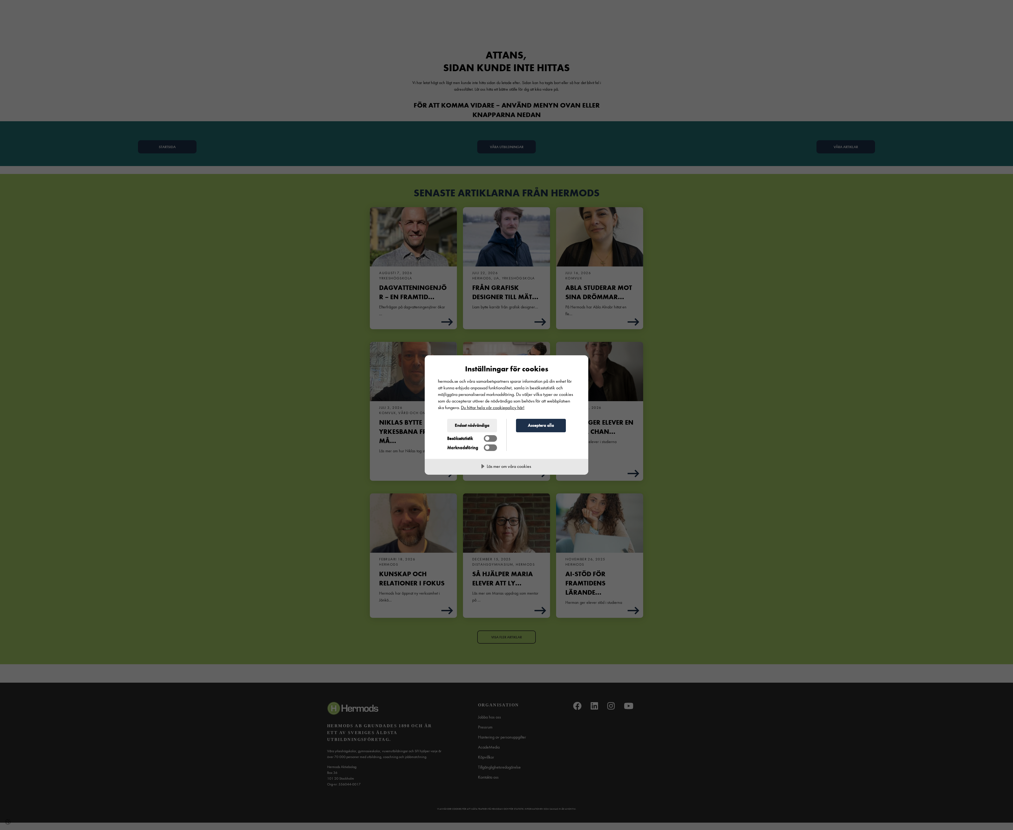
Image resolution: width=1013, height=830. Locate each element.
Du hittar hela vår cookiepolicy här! (492, 407)
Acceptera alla (541, 425)
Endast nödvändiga (472, 425)
